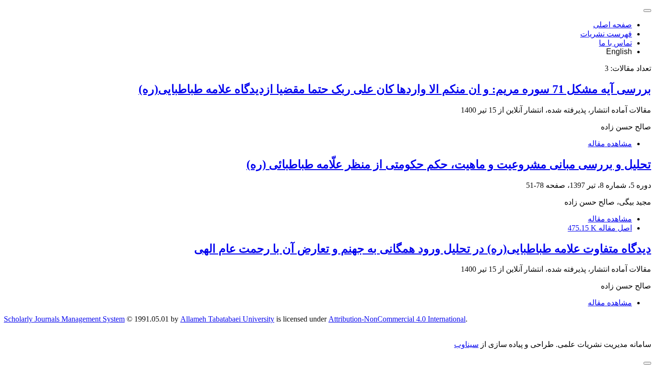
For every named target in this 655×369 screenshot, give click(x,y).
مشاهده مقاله (610, 143)
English (619, 51)
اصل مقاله (600, 228)
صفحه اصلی (612, 25)
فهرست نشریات (606, 34)
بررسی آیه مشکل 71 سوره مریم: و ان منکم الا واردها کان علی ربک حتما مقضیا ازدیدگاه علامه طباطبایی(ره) (395, 89)
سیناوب (466, 344)
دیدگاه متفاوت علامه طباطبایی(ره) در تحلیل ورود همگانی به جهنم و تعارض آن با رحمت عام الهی (422, 248)
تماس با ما (615, 43)
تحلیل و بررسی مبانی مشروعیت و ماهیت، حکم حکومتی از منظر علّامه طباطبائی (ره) (448, 164)
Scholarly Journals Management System (64, 319)
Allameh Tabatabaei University (227, 319)
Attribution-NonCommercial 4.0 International (397, 319)
